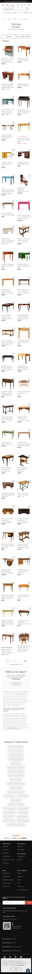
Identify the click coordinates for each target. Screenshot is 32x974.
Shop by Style (6, 873)
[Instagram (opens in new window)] (5, 957)
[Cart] (29, 5)
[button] (3, 5)
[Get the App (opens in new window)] (7, 926)
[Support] (28, 971)
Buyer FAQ (19, 846)
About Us (19, 873)
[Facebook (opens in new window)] (10, 957)
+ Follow (8, 36)
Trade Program (20, 849)
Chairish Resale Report (22, 889)
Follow (16, 683)
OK (16, 969)
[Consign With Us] (22, 5)
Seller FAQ (19, 859)
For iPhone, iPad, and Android (10, 919)
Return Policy (6, 853)
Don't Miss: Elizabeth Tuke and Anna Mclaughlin (16, 1)
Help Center (6, 846)
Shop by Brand (6, 876)
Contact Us (5, 849)
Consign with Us (21, 856)
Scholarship (20, 886)
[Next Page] (19, 660)
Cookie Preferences (19, 965)
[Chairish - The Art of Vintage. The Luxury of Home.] (10, 5)
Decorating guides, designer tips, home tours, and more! (15, 911)
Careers (19, 879)
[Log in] (15, 5)
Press (18, 883)
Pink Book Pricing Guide (8, 859)
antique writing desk (12, 727)
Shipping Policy (6, 856)
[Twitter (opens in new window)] (21, 957)
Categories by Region (8, 879)
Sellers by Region (7, 883)
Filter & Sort (25, 36)
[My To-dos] (18, 5)
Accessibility (6, 863)
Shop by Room (6, 886)
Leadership (20, 876)
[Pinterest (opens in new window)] (16, 957)
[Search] (27, 8)
